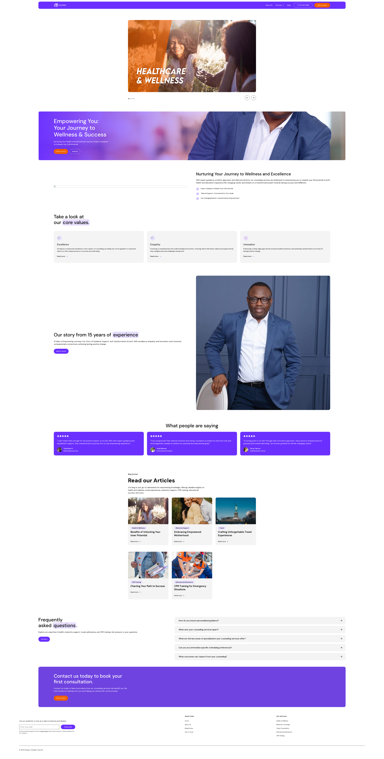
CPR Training (280, 736)
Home (187, 721)
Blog (288, 5)
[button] (280, 5)
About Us (269, 5)
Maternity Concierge (283, 724)
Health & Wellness (282, 721)
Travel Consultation (282, 728)
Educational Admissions (284, 732)
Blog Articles (189, 728)
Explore (75, 151)
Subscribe (68, 727)
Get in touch (322, 5)
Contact (44, 639)
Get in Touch (189, 732)
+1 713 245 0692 (303, 5)
